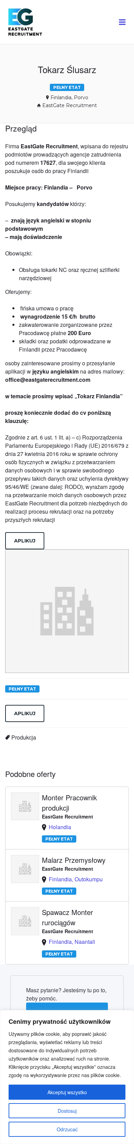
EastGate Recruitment (69, 105)
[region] (67, 1077)
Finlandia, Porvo (69, 97)
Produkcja (23, 737)
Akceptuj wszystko (67, 1092)
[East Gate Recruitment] (31, 22)
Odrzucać (67, 1129)
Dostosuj (67, 1110)
